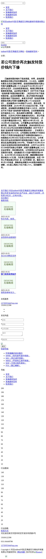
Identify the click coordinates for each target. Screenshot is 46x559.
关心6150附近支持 (8, 256)
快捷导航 (4, 349)
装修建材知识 (11, 33)
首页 (7, 28)
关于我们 (9, 31)
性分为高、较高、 (8, 219)
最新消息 (4, 200)
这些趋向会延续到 (8, 237)
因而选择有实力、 (8, 292)
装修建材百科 (11, 36)
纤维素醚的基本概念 (14, 353)
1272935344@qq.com (9, 303)
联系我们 (9, 38)
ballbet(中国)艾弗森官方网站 (12, 51)
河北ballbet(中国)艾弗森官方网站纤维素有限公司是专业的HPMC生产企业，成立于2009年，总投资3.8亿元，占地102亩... (22, 193)
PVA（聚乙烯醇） (13, 366)
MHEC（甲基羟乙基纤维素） (18, 361)
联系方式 (4, 531)
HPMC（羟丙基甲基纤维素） (18, 356)
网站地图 (21, 552)
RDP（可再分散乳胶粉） (16, 363)
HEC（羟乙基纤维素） (15, 358)
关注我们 (4, 198)
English (4, 45)
